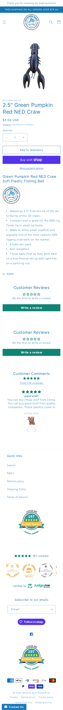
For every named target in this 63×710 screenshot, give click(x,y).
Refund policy (15, 481)
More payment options (31, 168)
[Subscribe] (51, 609)
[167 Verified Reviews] (31, 536)
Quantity (7, 130)
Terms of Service (17, 497)
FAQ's (10, 473)
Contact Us (15, 706)
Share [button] (10, 273)
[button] (4, 22)
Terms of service (23, 702)
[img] (31, 378)
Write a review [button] (31, 308)
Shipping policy (43, 702)
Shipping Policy (16, 489)
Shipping (7, 124)
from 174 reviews (31, 383)
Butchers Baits (29, 693)
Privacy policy (46, 697)
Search (11, 465)
